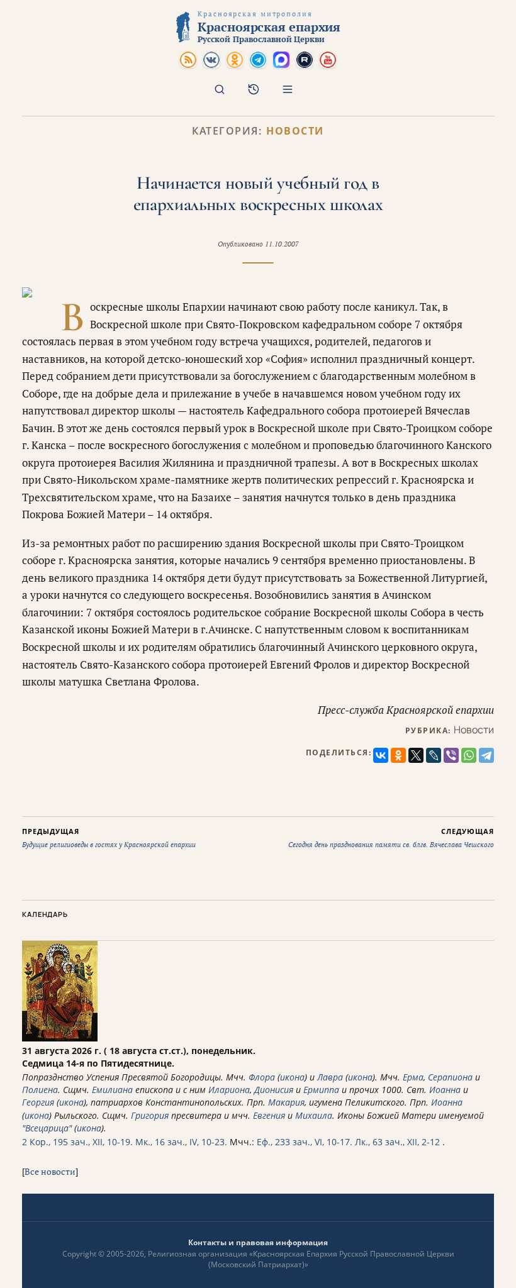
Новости (295, 131)
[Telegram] (486, 755)
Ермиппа (321, 1090)
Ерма (413, 1077)
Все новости (50, 1171)
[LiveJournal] (433, 755)
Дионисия (273, 1090)
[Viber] (451, 755)
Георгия (38, 1102)
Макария (286, 1102)
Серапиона (450, 1077)
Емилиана (112, 1090)
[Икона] (60, 1038)
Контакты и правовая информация (258, 1242)
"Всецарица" (47, 1128)
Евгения (269, 1115)
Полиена (40, 1090)
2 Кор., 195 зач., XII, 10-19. (77, 1142)
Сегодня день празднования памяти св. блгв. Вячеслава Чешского (391, 837)
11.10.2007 (282, 244)
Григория (150, 1115)
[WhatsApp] (468, 755)
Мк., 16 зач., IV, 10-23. (181, 1142)
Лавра (330, 1077)
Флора (262, 1077)
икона (292, 1077)
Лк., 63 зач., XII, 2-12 (397, 1142)
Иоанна (445, 1090)
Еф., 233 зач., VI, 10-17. (304, 1142)
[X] (415, 755)
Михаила (313, 1115)
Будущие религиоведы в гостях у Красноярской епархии (109, 837)
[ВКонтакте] (380, 755)
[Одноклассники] (398, 755)
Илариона (229, 1090)
